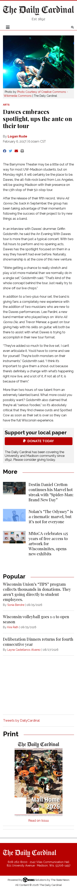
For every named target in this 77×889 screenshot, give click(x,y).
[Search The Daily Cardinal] (72, 27)
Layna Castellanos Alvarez (24, 649)
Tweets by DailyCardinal (21, 720)
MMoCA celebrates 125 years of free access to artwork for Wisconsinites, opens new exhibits (48, 543)
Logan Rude (17, 136)
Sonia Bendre (15, 604)
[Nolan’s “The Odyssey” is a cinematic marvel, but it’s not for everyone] (14, 515)
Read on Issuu (38, 820)
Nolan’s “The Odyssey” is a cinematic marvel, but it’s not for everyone (51, 516)
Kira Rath (12, 627)
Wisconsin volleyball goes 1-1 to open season (36, 619)
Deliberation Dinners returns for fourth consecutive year (38, 641)
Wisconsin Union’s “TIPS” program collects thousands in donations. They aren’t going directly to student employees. (37, 591)
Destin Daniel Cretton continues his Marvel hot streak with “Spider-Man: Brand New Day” (51, 492)
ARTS (6, 104)
